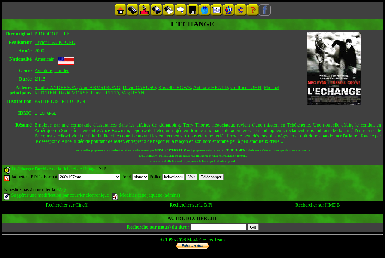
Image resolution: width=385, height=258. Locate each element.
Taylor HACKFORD (55, 42)
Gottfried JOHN (245, 87)
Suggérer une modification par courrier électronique (59, 195)
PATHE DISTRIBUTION (60, 101)
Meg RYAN (132, 92)
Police (155, 176)
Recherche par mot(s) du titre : (158, 226)
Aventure (43, 70)
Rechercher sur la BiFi (191, 204)
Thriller (61, 70)
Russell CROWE (174, 87)
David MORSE (73, 92)
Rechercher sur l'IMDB (317, 204)
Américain (44, 59)
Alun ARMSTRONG (99, 87)
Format (51, 176)
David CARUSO (139, 87)
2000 (39, 50)
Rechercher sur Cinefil (67, 204)
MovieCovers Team (206, 239)
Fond (126, 176)
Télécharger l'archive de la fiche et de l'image (54, 168)
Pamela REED (105, 92)
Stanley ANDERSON (56, 87)
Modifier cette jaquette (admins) (149, 195)
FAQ (61, 189)
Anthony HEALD (210, 87)
